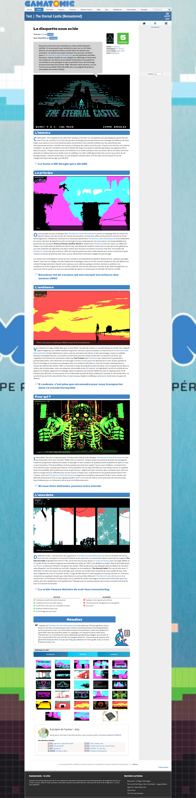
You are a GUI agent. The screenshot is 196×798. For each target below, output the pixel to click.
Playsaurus (116, 47)
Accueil (29, 10)
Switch (50, 34)
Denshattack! (59, 746)
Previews (72, 10)
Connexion (155, 27)
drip (42, 34)
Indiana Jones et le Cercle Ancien (102, 746)
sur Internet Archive (101, 561)
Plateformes (117, 10)
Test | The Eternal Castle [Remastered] (54, 16)
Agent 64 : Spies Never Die (63, 743)
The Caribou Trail (96, 743)
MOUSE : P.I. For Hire (98, 748)
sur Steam (37, 566)
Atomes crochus (86, 10)
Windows (53, 38)
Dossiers (61, 10)
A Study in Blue (61, 751)
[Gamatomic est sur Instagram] (166, 23)
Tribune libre (131, 10)
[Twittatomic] (144, 23)
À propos (144, 10)
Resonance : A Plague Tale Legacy (139, 781)
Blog (98, 10)
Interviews (49, 10)
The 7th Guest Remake (135, 793)
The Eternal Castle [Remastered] (58, 55)
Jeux (106, 10)
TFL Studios (120, 49)
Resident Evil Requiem (98, 751)
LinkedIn (113, 654)
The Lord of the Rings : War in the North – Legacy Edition (147, 784)
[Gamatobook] (155, 23)
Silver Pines (131, 790)
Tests (39, 10)
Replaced (57, 748)
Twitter (82, 654)
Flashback (98, 243)
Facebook (50, 654)
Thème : (151, 74)
